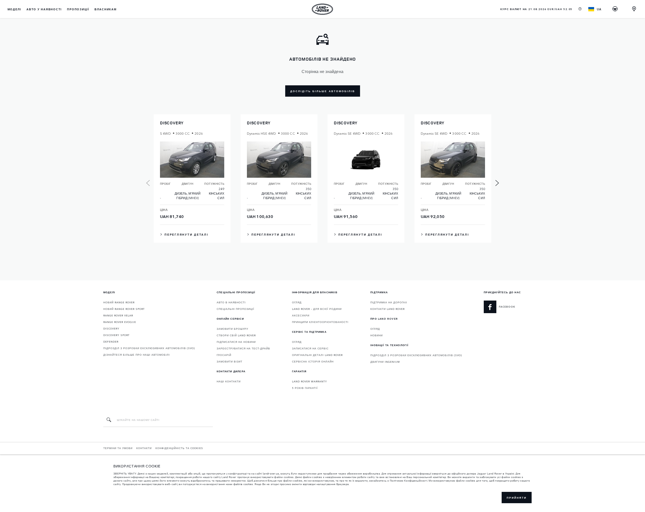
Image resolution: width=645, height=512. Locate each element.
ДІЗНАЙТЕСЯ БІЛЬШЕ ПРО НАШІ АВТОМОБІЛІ (136, 354)
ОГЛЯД (297, 302)
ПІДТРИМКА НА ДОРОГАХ (388, 302)
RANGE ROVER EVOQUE (119, 322)
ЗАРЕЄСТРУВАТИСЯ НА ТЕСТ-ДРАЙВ (243, 348)
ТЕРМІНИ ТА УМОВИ (118, 448)
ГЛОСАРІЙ (224, 355)
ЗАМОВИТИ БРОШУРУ (232, 329)
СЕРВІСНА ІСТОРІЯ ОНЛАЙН (313, 361)
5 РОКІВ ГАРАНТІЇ (305, 388)
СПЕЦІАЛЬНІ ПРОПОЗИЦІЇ (235, 309)
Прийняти (517, 497)
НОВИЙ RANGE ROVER (119, 302)
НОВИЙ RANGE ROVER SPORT (124, 309)
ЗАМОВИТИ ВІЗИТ (229, 361)
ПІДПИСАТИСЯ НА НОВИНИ (236, 342)
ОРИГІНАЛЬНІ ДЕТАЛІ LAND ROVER (317, 355)
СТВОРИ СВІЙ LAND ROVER (236, 335)
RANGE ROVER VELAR (118, 315)
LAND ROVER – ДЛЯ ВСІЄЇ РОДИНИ (317, 309)
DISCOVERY (111, 328)
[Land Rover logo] (322, 9)
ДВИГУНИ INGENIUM (385, 361)
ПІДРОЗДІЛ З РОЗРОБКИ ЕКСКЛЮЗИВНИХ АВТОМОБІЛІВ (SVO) (149, 348)
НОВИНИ (376, 335)
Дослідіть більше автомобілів (322, 91)
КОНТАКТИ (144, 448)
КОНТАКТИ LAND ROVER (387, 309)
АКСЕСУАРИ (300, 315)
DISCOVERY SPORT (116, 335)
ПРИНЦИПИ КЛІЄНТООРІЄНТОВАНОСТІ (320, 322)
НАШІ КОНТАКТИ (229, 381)
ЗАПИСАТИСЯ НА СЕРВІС (310, 348)
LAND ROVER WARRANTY (309, 381)
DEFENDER (110, 341)
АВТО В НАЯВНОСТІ (231, 302)
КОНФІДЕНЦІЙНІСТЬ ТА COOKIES (179, 448)
